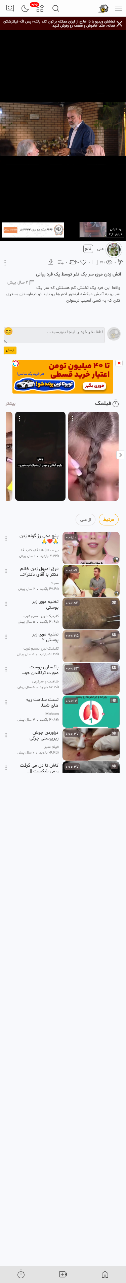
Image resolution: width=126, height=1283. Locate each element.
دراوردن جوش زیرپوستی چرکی (44, 735)
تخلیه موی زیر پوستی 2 (45, 637)
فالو (88, 249)
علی (100, 249)
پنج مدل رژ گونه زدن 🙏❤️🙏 (38, 539)
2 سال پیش (17, 282)
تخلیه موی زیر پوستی (45, 604)
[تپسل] (15, 363)
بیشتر (10, 403)
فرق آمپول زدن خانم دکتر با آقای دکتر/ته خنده (39, 571)
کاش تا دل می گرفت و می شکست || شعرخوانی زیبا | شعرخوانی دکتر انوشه (39, 768)
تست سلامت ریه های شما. (42, 702)
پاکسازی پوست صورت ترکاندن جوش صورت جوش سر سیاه (38, 670)
